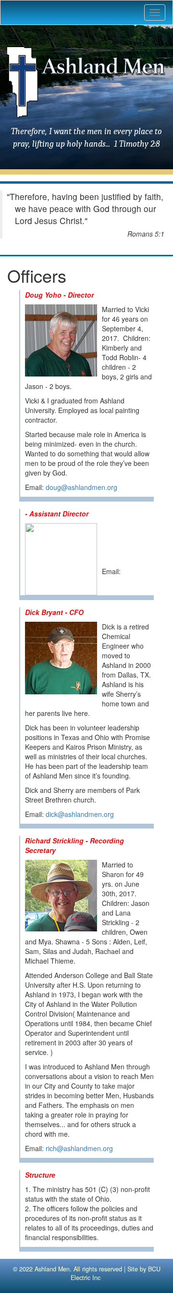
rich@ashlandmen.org (79, 1148)
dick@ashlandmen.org (80, 814)
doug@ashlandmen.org (81, 487)
